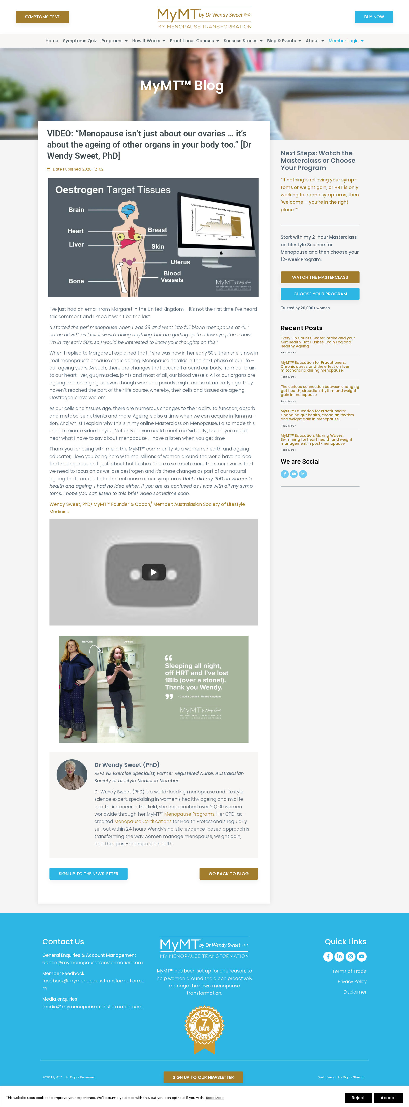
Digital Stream (354, 1077)
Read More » (288, 352)
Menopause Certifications (143, 821)
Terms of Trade (349, 971)
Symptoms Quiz (80, 41)
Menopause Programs (189, 814)
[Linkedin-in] (339, 957)
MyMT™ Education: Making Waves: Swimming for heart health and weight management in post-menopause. (316, 439)
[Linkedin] (303, 474)
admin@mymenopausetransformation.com (92, 962)
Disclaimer (355, 992)
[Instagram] (351, 957)
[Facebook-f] (328, 957)
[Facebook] (285, 474)
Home (52, 41)
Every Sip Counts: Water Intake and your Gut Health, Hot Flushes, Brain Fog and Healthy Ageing (318, 342)
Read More (215, 1097)
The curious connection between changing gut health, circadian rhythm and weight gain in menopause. (320, 390)
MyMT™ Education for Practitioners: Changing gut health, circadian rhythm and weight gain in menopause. (317, 415)
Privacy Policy (352, 981)
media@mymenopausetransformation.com (92, 1007)
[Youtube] (294, 474)
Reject (358, 1098)
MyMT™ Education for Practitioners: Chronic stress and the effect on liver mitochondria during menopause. (315, 366)
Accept (388, 1098)
